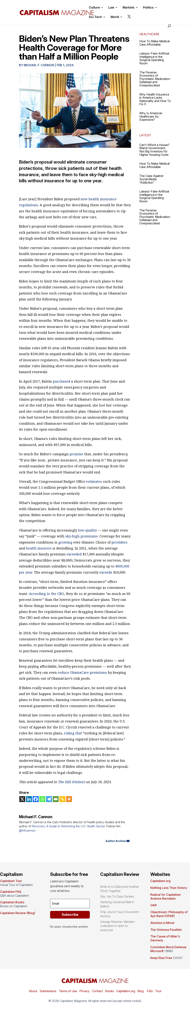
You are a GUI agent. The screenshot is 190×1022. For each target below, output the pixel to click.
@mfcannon (27, 830)
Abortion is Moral (162, 923)
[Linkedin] (29, 799)
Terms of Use (67, 991)
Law (111, 7)
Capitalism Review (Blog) (17, 913)
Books (109, 991)
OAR (153, 905)
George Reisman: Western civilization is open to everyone (117, 926)
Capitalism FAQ (10, 891)
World (114, 17)
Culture (94, 7)
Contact (97, 991)
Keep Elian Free (161, 958)
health (31, 548)
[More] (69, 799)
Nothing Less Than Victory (168, 888)
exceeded (74, 554)
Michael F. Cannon (39, 65)
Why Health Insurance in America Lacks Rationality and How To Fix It (155, 99)
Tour (158, 991)
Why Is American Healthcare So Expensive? (150, 116)
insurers (44, 548)
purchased (61, 381)
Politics (148, 7)
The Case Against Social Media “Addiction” (151, 179)
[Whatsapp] (42, 799)
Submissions (47, 991)
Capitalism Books (12, 902)
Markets (129, 7)
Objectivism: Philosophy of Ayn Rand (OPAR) (169, 914)
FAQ (149, 991)
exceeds (105, 572)
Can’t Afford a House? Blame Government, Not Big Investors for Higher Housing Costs (154, 150)
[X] (22, 799)
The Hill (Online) (71, 782)
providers (119, 542)
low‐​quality (87, 530)
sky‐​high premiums (81, 536)
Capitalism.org (160, 881)
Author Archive (116, 840)
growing (65, 542)
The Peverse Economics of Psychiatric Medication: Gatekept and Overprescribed (155, 78)
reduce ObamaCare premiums (82, 672)
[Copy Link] (62, 799)
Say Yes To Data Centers (117, 896)
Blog (140, 991)
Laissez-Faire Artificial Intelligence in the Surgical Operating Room (154, 58)
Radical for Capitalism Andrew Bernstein (165, 896)
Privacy (84, 991)
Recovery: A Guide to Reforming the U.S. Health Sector (68, 826)
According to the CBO (46, 593)
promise (76, 454)
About (33, 991)
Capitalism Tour (11, 881)
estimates (94, 481)
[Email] (56, 799)
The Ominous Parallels (166, 930)
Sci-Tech (95, 17)
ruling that (73, 733)
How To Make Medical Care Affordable (154, 42)
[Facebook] (36, 799)
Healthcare (149, 34)
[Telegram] (49, 799)
